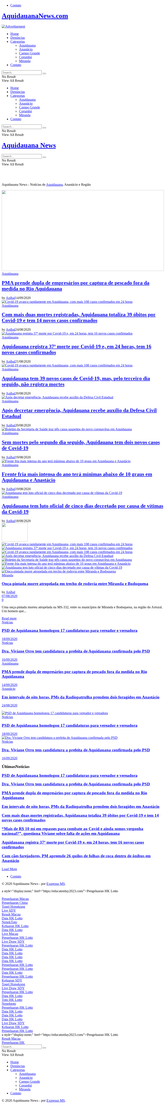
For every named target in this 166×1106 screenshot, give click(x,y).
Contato (15, 5)
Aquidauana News (29, 145)
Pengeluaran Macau (15, 899)
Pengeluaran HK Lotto (17, 937)
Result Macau (11, 914)
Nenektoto (9, 1003)
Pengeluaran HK (13, 1042)
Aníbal (10, 298)
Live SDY (9, 910)
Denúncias (17, 37)
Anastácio (26, 49)
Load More (9, 869)
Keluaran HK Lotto (15, 926)
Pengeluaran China (15, 903)
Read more (9, 618)
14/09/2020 (9, 685)
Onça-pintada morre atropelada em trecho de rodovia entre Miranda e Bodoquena (75, 583)
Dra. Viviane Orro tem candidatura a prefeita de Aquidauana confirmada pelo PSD (76, 651)
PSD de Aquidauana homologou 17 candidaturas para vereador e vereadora (69, 630)
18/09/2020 (9, 639)
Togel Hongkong (13, 906)
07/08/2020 (9, 596)
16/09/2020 (9, 659)
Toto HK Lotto (12, 1000)
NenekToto (9, 922)
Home (14, 34)
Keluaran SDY (12, 980)
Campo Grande (29, 53)
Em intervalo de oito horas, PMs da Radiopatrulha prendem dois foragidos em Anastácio (81, 697)
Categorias (17, 41)
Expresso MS (55, 884)
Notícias (7, 622)
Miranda (24, 61)
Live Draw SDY (13, 941)
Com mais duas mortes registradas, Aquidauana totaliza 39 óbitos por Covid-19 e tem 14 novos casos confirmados (79, 317)
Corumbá (25, 57)
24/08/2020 (9, 705)
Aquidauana (27, 45)
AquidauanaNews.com (35, 16)
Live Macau (10, 934)
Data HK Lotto (12, 918)
